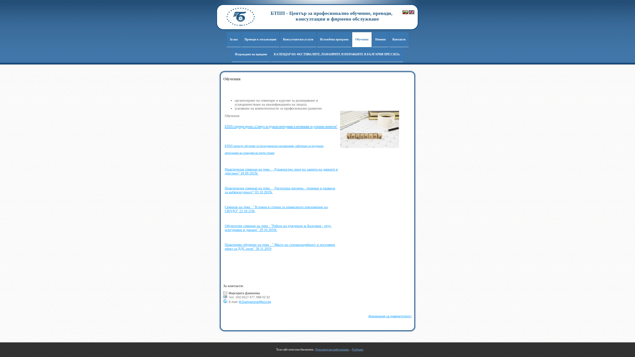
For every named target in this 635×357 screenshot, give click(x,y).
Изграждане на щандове (251, 54)
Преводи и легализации (260, 39)
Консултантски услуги (298, 39)
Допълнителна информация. (332, 349)
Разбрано (357, 349)
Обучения (362, 39)
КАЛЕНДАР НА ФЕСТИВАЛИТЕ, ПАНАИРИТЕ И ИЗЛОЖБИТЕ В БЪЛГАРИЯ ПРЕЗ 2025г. (337, 54)
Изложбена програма (334, 39)
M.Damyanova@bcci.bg (255, 302)
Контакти (399, 39)
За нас (234, 39)
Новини (380, 39)
